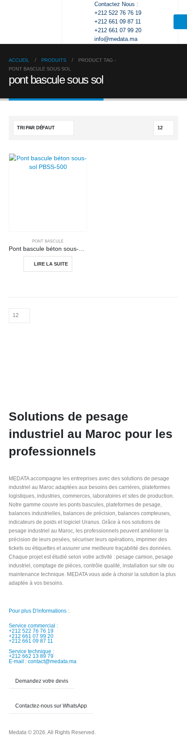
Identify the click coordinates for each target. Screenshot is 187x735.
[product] (48, 192)
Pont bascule (47, 241)
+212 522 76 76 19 (117, 13)
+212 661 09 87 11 (117, 21)
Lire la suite (51, 263)
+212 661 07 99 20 (117, 30)
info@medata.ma (115, 39)
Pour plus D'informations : (39, 611)
